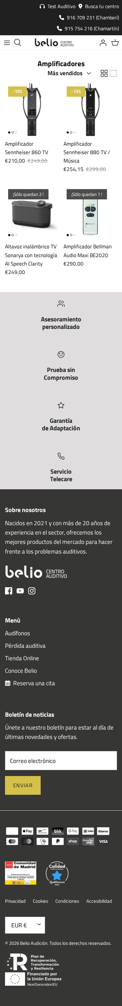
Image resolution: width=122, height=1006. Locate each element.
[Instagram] (31, 590)
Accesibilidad (99, 901)
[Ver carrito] (115, 42)
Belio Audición (34, 943)
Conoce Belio (21, 670)
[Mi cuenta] (101, 42)
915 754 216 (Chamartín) (91, 28)
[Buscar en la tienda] (21, 42)
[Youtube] (20, 590)
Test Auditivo (60, 6)
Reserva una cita (33, 682)
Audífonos (17, 632)
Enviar (23, 785)
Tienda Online (22, 657)
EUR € (19, 925)
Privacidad (15, 901)
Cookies (40, 901)
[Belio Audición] (54, 42)
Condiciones (67, 901)
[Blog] (87, 42)
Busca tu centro (101, 6)
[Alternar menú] (7, 42)
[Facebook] (8, 590)
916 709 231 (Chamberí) (92, 17)
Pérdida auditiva (25, 645)
